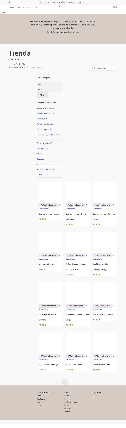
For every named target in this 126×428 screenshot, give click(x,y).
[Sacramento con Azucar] (51, 191)
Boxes (39, 175)
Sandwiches (41, 148)
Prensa (67, 408)
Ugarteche (41, 399)
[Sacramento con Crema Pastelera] (78, 191)
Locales (67, 405)
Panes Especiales (44, 129)
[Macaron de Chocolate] (78, 342)
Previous (52, 382)
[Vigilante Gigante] (51, 241)
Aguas (39, 153)
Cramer (39, 402)
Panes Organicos (44, 143)
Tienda (67, 399)
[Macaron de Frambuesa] (105, 291)
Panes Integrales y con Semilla (49, 134)
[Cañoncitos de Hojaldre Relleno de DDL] (78, 241)
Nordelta (40, 405)
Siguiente (103, 382)
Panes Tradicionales (45, 124)
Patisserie (41, 118)
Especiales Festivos (44, 169)
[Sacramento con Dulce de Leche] (105, 191)
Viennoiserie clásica (44, 113)
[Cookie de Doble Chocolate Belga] (78, 291)
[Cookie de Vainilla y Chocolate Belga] (105, 241)
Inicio (11, 59)
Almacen (40, 164)
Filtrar (42, 95)
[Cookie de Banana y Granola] (51, 291)
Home (66, 396)
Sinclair (39, 396)
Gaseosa (40, 159)
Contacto (67, 412)
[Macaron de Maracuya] (51, 342)
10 (96, 382)
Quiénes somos (70, 402)
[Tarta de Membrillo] (105, 342)
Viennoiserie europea (45, 108)
